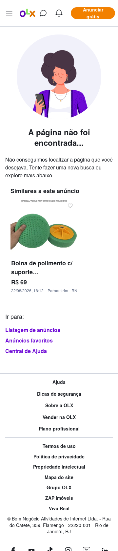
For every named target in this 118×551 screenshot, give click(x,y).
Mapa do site (59, 477)
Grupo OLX (59, 487)
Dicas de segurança (59, 394)
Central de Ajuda (26, 351)
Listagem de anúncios (32, 330)
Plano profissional (59, 429)
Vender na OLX (59, 417)
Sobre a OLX (59, 405)
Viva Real (59, 508)
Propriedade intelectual (59, 467)
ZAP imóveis (59, 498)
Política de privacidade (59, 456)
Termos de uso (59, 446)
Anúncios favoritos (29, 340)
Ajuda (59, 382)
